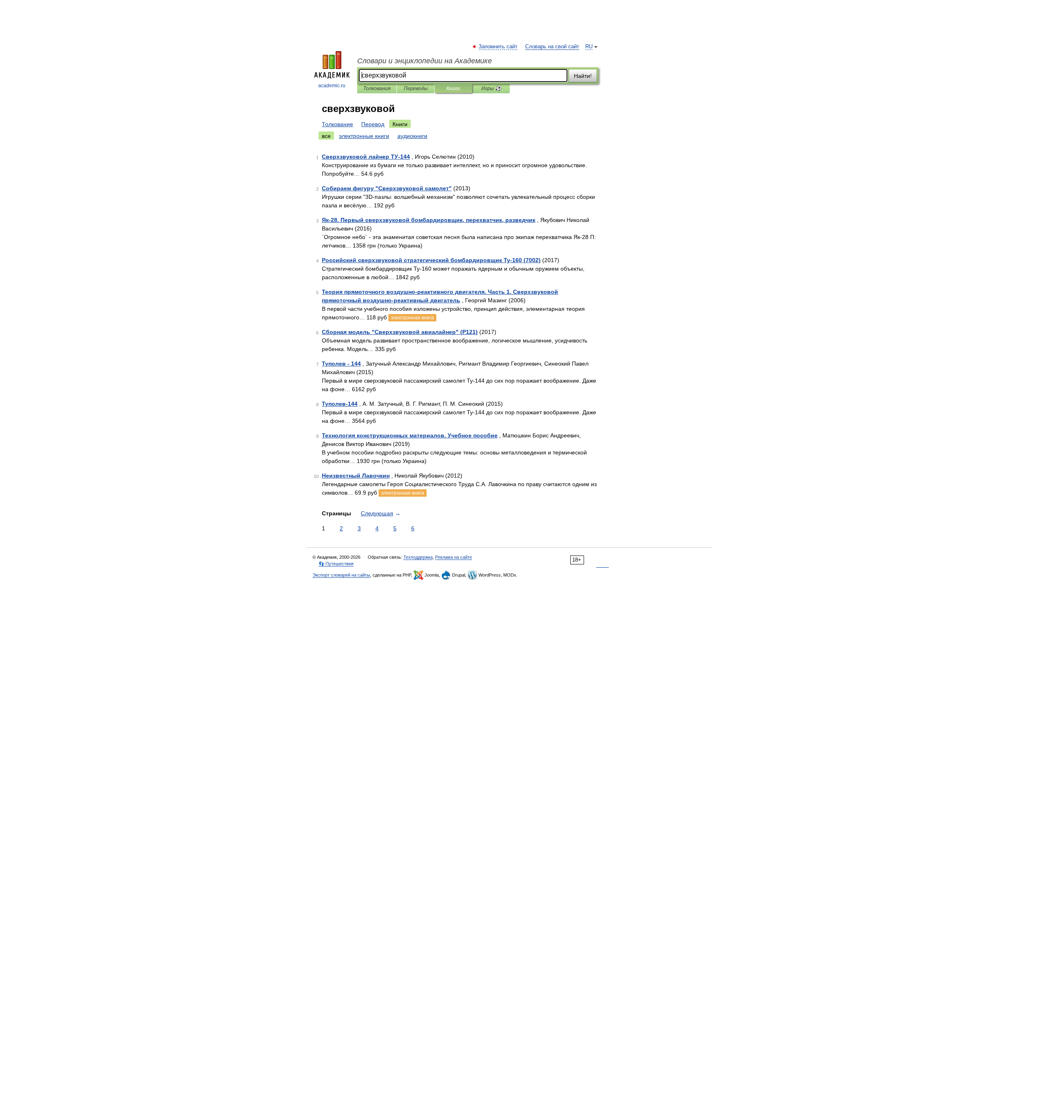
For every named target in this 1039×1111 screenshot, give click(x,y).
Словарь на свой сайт (552, 47)
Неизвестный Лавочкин (356, 475)
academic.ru (331, 85)
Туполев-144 (340, 403)
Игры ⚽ (491, 88)
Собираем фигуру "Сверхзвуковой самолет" (387, 188)
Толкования (376, 88)
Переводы (416, 88)
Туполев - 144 (341, 363)
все (326, 136)
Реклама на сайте (453, 557)
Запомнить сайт (498, 47)
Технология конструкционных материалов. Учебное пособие (410, 435)
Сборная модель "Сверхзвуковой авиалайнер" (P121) (400, 332)
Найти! (583, 76)
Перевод (372, 124)
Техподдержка (418, 557)
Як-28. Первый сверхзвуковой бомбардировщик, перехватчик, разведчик (428, 220)
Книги (453, 88)
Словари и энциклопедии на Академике (424, 61)
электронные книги (364, 136)
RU (589, 47)
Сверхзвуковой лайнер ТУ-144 (366, 156)
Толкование (337, 124)
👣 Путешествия (336, 563)
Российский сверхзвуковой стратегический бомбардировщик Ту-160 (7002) (431, 260)
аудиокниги (412, 136)
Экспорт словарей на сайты (341, 575)
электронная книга (412, 318)
